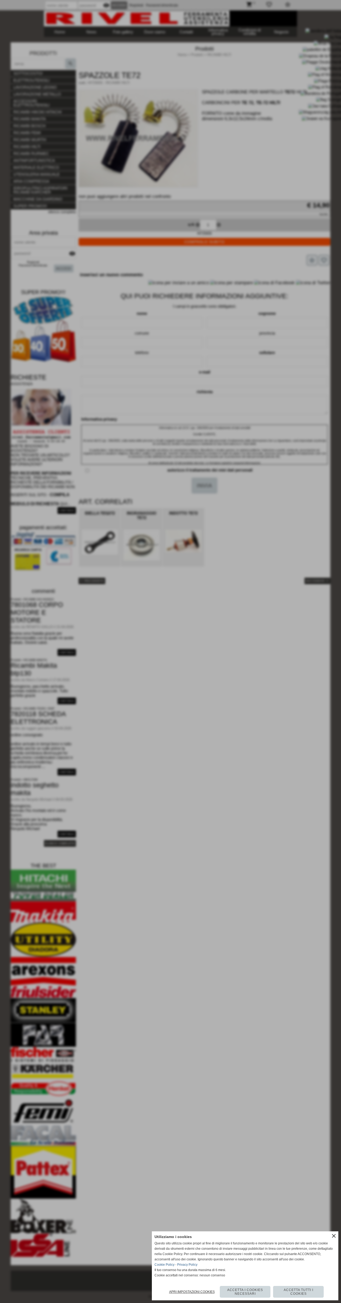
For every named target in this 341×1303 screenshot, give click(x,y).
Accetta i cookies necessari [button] (245, 1292)
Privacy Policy (187, 1265)
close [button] (334, 1236)
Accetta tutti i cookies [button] (298, 1292)
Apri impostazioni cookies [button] (192, 1292)
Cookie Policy (164, 1265)
